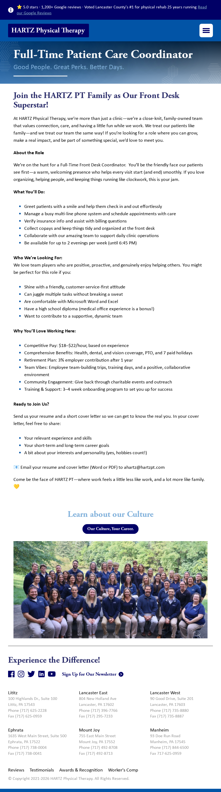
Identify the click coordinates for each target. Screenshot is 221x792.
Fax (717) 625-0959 (25, 716)
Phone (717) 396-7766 (98, 710)
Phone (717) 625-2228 (27, 710)
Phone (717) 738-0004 (27, 747)
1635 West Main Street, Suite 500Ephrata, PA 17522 (37, 738)
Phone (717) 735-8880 (169, 710)
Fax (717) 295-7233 (96, 716)
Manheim (159, 730)
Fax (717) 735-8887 (167, 716)
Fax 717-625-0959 (165, 753)
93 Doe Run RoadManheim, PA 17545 (167, 738)
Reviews (16, 770)
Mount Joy (89, 730)
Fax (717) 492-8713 (96, 753)
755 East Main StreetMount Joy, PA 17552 (97, 738)
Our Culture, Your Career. (110, 529)
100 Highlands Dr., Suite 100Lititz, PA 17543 (32, 701)
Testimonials (42, 770)
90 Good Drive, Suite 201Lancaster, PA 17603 (172, 701)
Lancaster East (93, 692)
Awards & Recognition (81, 770)
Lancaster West (165, 692)
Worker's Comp (123, 770)
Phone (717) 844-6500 (169, 747)
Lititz (13, 692)
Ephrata (15, 730)
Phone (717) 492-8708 (98, 747)
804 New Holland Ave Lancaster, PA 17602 (97, 701)
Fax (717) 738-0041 (25, 753)
